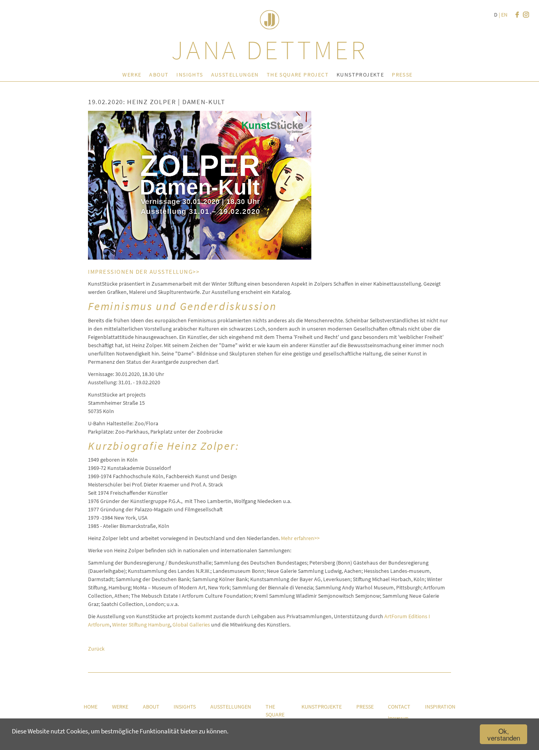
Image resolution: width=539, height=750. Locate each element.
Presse (402, 74)
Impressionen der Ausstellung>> (143, 271)
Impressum (398, 717)
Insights (189, 74)
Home (90, 706)
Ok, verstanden (503, 734)
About (158, 74)
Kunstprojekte (360, 74)
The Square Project (298, 74)
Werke (131, 74)
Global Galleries (191, 624)
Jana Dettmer (269, 49)
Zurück (96, 648)
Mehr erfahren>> (300, 538)
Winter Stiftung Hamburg (141, 624)
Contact (399, 706)
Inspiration (440, 706)
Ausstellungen (235, 74)
